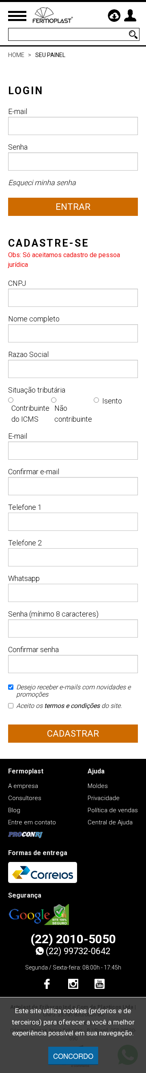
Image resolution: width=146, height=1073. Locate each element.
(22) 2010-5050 (73, 939)
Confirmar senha (33, 649)
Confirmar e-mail (33, 471)
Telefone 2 (25, 543)
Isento (112, 401)
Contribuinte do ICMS (30, 413)
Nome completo (34, 319)
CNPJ (17, 283)
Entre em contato (32, 822)
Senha (18, 147)
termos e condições (72, 706)
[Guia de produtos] (114, 15)
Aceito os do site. (69, 706)
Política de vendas (113, 810)
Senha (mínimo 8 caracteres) (53, 614)
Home (16, 55)
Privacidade (104, 798)
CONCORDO (73, 1056)
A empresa (23, 786)
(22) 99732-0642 (78, 951)
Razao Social (28, 354)
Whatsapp (24, 578)
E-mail (17, 111)
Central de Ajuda (110, 822)
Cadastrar (73, 734)
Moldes (98, 786)
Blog (14, 810)
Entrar (73, 207)
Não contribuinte (73, 413)
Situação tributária (36, 390)
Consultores (24, 798)
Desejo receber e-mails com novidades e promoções (73, 691)
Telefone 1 (25, 507)
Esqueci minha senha (42, 182)
